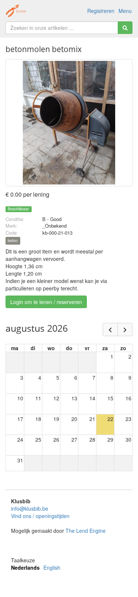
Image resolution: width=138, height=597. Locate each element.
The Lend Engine (86, 530)
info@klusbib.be (29, 508)
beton (13, 241)
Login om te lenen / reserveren (46, 302)
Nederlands (25, 567)
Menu (125, 10)
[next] (124, 329)
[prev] (110, 329)
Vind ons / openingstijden (40, 516)
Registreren (100, 10)
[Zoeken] (125, 27)
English (51, 567)
